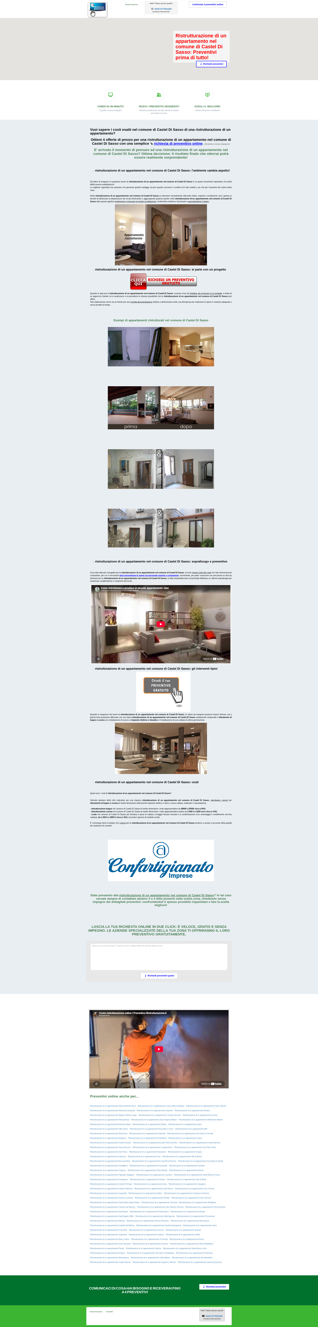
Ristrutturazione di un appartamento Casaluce (155, 1110)
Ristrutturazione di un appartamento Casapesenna (152, 1147)
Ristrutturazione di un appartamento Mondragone (109, 1257)
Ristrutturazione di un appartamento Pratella (152, 1198)
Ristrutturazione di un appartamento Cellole (183, 1234)
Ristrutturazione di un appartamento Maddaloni (197, 1202)
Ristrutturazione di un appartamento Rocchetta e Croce (151, 1129)
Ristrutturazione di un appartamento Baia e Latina (109, 1239)
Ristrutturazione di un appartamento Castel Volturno (110, 1262)
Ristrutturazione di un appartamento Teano (185, 1138)
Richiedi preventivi (214, 64)
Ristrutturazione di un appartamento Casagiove (187, 1184)
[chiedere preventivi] (163, 281)
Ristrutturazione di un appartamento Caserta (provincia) (200, 1262)
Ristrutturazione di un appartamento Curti (144, 1156)
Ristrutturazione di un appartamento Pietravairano (109, 1120)
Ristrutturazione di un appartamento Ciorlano (147, 1179)
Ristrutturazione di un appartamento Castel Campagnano (158, 1225)
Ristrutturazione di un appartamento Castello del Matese (112, 1225)
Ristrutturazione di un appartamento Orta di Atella (186, 1179)
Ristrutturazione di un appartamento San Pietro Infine (195, 1147)
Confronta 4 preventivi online (207, 4)
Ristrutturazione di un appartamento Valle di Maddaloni (191, 1244)
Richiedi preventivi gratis (161, 975)
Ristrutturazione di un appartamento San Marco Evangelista (150, 1253)
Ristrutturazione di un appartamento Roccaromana (205, 1207)
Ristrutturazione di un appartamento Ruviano (192, 1110)
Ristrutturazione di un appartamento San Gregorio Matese (154, 1120)
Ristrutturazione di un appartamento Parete (107, 1248)
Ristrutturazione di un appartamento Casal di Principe (111, 1184)
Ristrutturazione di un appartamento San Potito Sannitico (155, 1143)
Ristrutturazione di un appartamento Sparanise (147, 1152)
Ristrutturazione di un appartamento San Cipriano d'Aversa (160, 1207)
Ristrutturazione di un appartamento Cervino (200, 1115)
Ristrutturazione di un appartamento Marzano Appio (110, 1124)
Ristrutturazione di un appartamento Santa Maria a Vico (185, 1248)
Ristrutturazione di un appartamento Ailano (145, 1193)
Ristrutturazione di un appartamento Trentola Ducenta (160, 1115)
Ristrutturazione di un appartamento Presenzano (196, 1216)
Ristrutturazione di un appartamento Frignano (108, 1170)
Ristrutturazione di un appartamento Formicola (149, 1239)
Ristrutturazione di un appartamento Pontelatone (147, 1138)
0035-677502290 (163, 9)
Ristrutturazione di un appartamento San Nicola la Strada (200, 1161)
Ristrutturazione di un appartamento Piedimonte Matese (201, 1120)
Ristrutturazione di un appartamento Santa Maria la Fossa (197, 1175)
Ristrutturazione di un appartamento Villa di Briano (182, 1156)
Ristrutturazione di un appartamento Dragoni (107, 1253)
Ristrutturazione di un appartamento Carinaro (150, 1244)
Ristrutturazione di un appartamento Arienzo (186, 1170)
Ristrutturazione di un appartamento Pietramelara (149, 1211)
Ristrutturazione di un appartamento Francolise (108, 1230)
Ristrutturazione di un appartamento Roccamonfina (110, 1161)
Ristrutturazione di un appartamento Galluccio (108, 1156)
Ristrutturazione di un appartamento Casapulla (108, 1193)
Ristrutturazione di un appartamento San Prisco (108, 1152)
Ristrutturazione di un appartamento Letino (200, 1225)
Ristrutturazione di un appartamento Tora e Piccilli (194, 1189)
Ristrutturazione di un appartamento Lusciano (154, 1175)
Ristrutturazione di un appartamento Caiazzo (146, 1234)
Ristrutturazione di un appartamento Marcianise (108, 1133)
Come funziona (131, 4)
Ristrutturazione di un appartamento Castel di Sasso (110, 1143)
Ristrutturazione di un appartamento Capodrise (108, 1234)
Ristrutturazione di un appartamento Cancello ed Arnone (154, 1161)
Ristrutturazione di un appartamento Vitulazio (183, 1230)
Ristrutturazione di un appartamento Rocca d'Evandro (148, 1221)
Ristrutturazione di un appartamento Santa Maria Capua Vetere (115, 1202)
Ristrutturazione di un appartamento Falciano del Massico (112, 1207)
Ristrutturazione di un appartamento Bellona (107, 1221)
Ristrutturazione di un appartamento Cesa (150, 1184)
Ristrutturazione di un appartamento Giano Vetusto (206, 1106)
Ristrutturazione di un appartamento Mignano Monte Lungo (113, 1115)
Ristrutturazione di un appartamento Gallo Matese (150, 1257)
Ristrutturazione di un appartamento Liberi (185, 1124)
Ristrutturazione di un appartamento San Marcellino (192, 1257)
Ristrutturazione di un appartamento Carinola (187, 1166)
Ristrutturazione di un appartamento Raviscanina (190, 1221)
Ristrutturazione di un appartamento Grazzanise (148, 1166)
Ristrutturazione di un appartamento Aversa (187, 1239)
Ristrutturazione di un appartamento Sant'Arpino (109, 1211)
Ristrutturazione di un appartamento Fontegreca (109, 1179)
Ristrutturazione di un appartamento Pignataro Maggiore (112, 1175)
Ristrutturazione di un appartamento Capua (185, 1152)
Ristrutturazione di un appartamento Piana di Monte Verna (113, 1106)
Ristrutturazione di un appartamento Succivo (146, 1230)
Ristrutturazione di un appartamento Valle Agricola (155, 1216)
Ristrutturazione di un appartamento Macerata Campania (112, 1110)
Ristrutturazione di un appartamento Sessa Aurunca (110, 1147)
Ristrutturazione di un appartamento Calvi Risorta (153, 1189)
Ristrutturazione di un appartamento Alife (191, 1129)
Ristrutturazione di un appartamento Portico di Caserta (111, 1198)
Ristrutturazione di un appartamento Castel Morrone (199, 1143)
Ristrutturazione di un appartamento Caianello (147, 1133)
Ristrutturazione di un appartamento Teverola (159, 1202)
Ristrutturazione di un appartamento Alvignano (108, 1138)
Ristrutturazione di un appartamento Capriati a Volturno (154, 1262)
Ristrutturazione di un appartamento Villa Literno (109, 1129)
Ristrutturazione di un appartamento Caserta (143, 1248)
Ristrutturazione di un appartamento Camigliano (109, 1166)
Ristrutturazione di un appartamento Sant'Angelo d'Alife (112, 1216)
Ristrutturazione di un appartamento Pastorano (194, 1253)
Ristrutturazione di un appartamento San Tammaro (191, 1198)
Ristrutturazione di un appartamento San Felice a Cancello (190, 1133)
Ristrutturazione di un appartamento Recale (188, 1211)
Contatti (109, 1312)
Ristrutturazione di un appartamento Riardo (150, 1124)
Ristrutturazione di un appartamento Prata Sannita (147, 1170)
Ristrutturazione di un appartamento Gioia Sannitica (110, 1244)
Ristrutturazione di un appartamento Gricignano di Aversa (186, 1193)
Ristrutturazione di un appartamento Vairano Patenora (111, 1189)
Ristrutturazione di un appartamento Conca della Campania (161, 1106)
